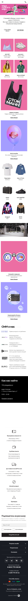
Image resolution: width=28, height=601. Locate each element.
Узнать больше (14, 117)
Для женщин (19, 529)
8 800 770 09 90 (14, 567)
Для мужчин (7, 529)
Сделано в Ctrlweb (12, 595)
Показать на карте (7, 398)
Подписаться (14, 535)
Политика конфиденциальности (14, 591)
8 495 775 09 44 (14, 573)
